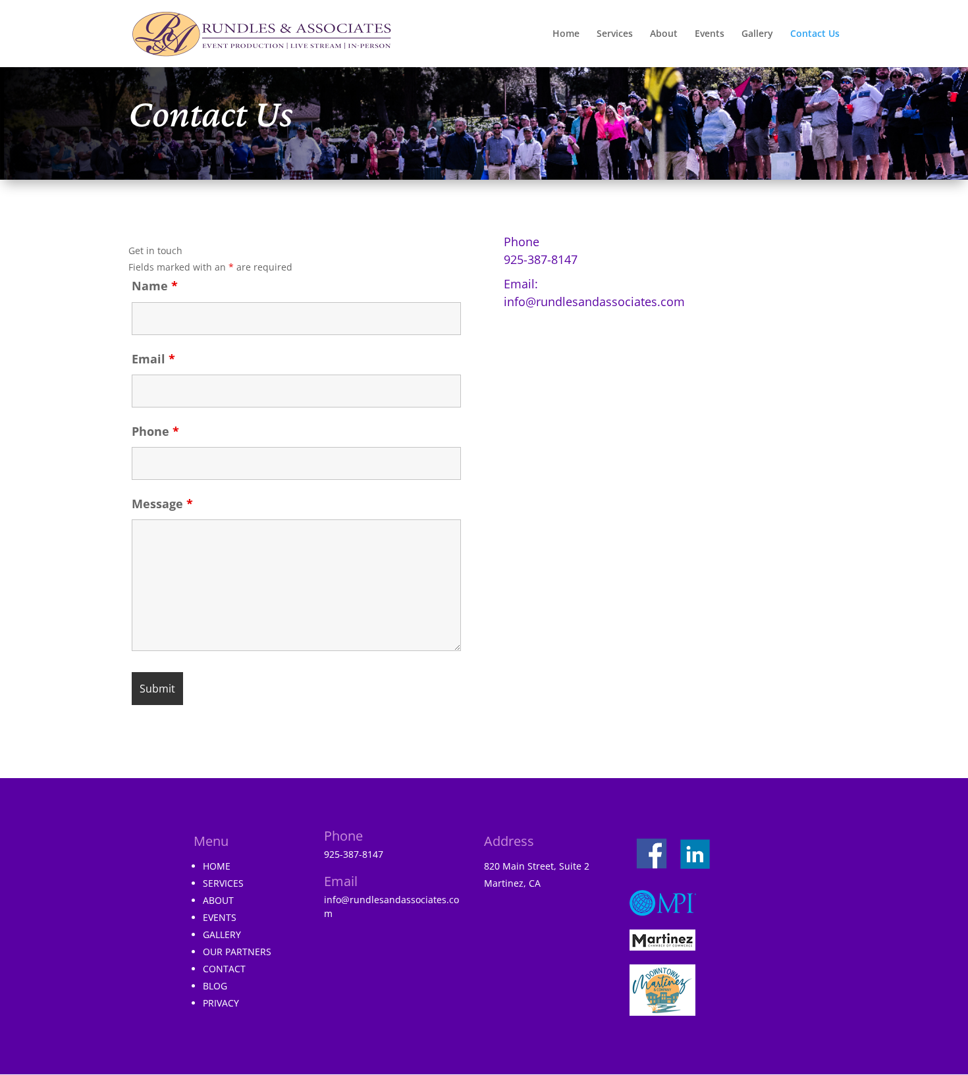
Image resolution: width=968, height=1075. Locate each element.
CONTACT (224, 968)
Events (709, 34)
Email (153, 359)
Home (565, 34)
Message (162, 503)
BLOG (215, 986)
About (664, 34)
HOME (216, 866)
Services (615, 34)
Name (155, 286)
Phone (155, 431)
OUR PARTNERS (237, 951)
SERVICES (223, 883)
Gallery (757, 34)
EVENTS (219, 917)
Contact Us (815, 34)
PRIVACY (221, 1003)
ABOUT (218, 900)
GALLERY (222, 934)
